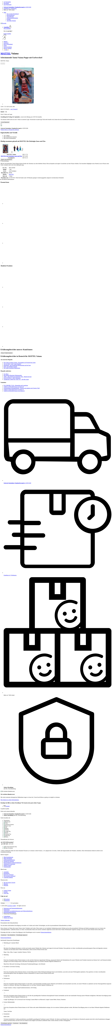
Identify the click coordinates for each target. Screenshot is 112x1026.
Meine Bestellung (8, 858)
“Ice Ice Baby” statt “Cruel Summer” (12, 364)
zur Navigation (7, 2)
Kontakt (9, 19)
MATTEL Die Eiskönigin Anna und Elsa (11, 156)
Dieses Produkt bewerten (6, 352)
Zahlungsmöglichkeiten (12, 18)
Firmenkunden (7, 866)
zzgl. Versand (14, 109)
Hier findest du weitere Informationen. (10, 799)
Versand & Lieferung (9, 861)
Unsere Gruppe (7, 890)
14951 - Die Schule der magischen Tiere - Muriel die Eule (17, 376)
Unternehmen (7, 916)
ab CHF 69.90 (17, 7)
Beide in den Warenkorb (6, 159)
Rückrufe (6, 885)
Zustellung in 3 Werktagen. (10, 8)
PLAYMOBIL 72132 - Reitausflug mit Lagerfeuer (16, 385)
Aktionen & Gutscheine (9, 864)
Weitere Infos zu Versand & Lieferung (10, 129)
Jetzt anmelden (7, 28)
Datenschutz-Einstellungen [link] (10, 913)
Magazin (6, 884)
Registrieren (6, 873)
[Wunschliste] (5, 36)
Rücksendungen (10, 15)
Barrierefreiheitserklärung (10, 912)
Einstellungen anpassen (21, 935)
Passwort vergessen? (9, 874)
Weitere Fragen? (8, 865)
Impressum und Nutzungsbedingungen (13, 908)
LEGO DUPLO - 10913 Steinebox (12, 378)
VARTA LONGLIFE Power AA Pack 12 (14, 389)
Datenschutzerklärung (46, 932)
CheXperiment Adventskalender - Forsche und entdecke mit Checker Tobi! (22, 388)
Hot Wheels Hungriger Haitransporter (13, 375)
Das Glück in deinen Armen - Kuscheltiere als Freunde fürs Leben (20, 362)
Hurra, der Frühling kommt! (10, 366)
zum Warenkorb (7, 4)
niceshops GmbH (11, 905)
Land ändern (15, 903)
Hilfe (5, 12)
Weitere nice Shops (8, 917)
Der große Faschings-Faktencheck (12, 368)
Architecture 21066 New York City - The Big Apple (16, 379)
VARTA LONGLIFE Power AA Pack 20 (14, 386)
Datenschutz (7, 909)
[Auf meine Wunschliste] (1, 124)
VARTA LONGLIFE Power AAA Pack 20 (14, 391)
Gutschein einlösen (8, 877)
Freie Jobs (6, 893)
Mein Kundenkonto (8, 857)
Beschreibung (5, 161)
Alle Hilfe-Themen (11, 20)
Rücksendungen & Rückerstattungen (12, 862)
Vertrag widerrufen (5, 920)
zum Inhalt (6, 3)
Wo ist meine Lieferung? (9, 876)
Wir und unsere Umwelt (9, 882)
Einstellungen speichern (6, 1023)
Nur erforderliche (11, 935)
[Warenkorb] (57, 38)
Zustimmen (3, 935)
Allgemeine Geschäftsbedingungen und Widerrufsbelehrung (18, 911)
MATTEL (6, 53)
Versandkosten (10, 16)
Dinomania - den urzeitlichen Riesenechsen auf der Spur (17, 365)
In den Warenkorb (5, 122)
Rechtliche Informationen (8, 179)
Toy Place (6, 374)
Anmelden (6, 872)
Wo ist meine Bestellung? (13, 14)
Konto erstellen (7, 33)
